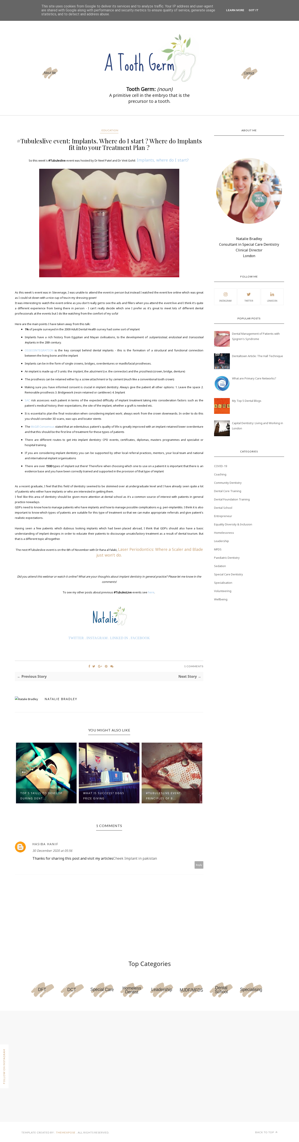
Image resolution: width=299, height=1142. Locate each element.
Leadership (221, 541)
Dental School (223, 508)
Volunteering (222, 591)
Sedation (220, 566)
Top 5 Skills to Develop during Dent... (41, 795)
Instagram (225, 300)
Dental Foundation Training (232, 499)
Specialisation (223, 583)
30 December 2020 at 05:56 (52, 850)
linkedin (272, 300)
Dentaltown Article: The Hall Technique (257, 356)
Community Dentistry (228, 483)
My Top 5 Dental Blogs (246, 401)
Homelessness (224, 533)
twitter (248, 300)
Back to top (265, 1132)
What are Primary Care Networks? (254, 378)
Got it (254, 10)
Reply (199, 864)
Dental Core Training (227, 491)
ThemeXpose (65, 1132)
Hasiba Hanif (45, 844)
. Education (109, 130)
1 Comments (193, 666)
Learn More (235, 10)
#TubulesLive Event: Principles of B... (164, 795)
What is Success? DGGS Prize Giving (103, 795)
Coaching (220, 474)
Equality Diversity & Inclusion (233, 524)
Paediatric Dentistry (227, 558)
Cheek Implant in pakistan (135, 858)
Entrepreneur (223, 516)
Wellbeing (220, 599)
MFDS (218, 549)
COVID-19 (220, 466)
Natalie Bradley (61, 699)
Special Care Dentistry (228, 574)
